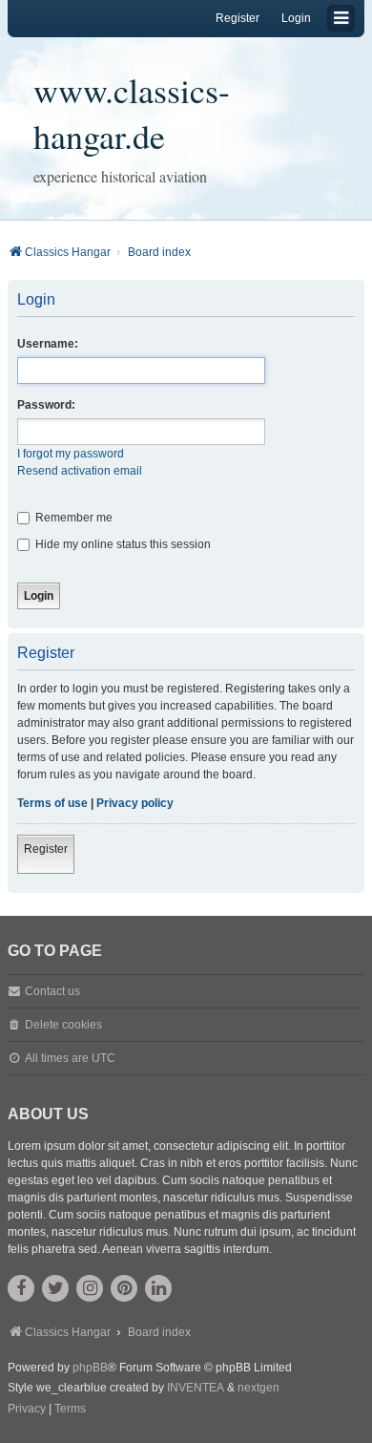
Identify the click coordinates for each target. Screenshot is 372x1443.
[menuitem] (27, 1409)
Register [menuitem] (237, 18)
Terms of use (52, 803)
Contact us (52, 991)
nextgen (258, 1387)
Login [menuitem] (296, 18)
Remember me (72, 517)
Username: (47, 343)
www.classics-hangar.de (131, 113)
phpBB (90, 1367)
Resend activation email (79, 470)
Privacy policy (135, 803)
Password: (46, 405)
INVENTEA (195, 1387)
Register (46, 849)
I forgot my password (70, 453)
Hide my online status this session (121, 544)
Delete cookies (63, 1024)
